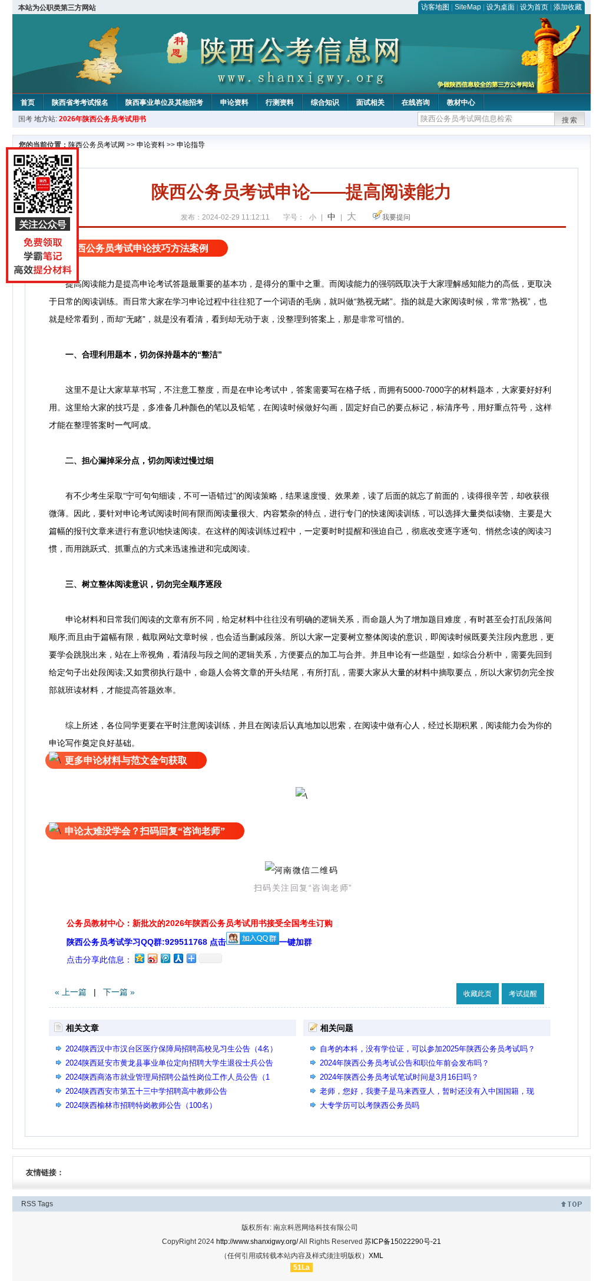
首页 (28, 102)
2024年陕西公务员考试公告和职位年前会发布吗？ (404, 1062)
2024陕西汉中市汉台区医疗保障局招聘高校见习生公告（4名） (171, 1048)
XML (376, 1256)
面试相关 (370, 102)
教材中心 (461, 102)
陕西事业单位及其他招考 (164, 102)
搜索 (570, 120)
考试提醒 (523, 994)
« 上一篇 (71, 992)
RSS (28, 1204)
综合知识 (325, 102)
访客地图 (435, 7)
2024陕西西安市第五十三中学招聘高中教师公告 (146, 1091)
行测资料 (280, 102)
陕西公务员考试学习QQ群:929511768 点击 (146, 942)
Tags (45, 1204)
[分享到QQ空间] (138, 958)
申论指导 (191, 145)
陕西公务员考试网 (96, 145)
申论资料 (234, 102)
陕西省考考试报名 (80, 102)
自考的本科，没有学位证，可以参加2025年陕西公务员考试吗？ (427, 1048)
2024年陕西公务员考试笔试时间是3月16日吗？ (399, 1077)
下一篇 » (119, 992)
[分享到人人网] (177, 958)
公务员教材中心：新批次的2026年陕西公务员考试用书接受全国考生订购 (200, 923)
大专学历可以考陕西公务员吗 (369, 1105)
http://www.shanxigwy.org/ (257, 1241)
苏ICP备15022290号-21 (403, 1241)
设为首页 (534, 7)
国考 (25, 119)
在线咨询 (416, 102)
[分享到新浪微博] (151, 958)
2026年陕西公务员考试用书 (102, 119)
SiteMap (468, 7)
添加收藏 (568, 7)
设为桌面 (500, 7)
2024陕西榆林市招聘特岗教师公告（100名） (141, 1105)
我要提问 (396, 217)
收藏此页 (477, 994)
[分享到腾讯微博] (164, 958)
